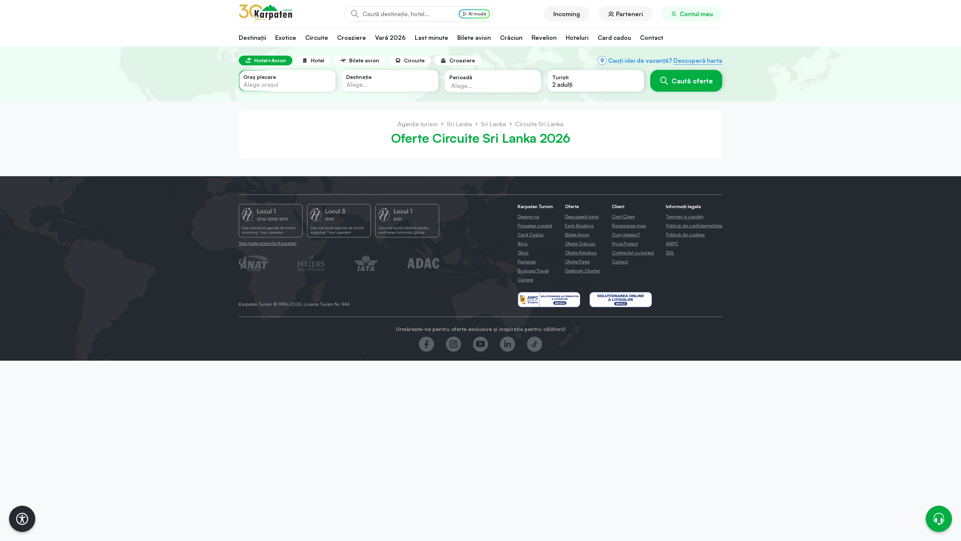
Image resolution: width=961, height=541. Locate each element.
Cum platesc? (626, 234)
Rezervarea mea (629, 225)
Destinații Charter (582, 271)
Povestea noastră (535, 225)
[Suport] (939, 519)
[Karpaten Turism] (265, 14)
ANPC (672, 243)
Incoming (566, 14)
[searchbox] (487, 85)
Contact (651, 37)
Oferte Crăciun (580, 243)
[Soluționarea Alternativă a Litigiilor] (549, 299)
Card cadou (614, 37)
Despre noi (528, 216)
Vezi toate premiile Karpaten (268, 243)
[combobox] (287, 81)
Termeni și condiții (684, 216)
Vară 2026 (390, 37)
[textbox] (261, 84)
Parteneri (629, 14)
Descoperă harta (697, 60)
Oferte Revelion (581, 252)
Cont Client (623, 216)
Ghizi (523, 252)
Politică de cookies (685, 234)
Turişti (560, 77)
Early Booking (579, 225)
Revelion (544, 37)
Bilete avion (474, 37)
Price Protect (625, 243)
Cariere (525, 280)
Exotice (285, 37)
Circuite (316, 37)
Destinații (252, 37)
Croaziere (351, 37)
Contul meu (696, 14)
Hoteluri (577, 37)
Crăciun (511, 37)
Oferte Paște (577, 261)
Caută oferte (692, 81)
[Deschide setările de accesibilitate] (22, 519)
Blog (522, 243)
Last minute (431, 37)
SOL (670, 252)
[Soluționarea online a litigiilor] (620, 299)
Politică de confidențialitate (694, 225)
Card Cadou (531, 234)
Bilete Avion (577, 234)
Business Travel (533, 271)
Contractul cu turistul (633, 252)
